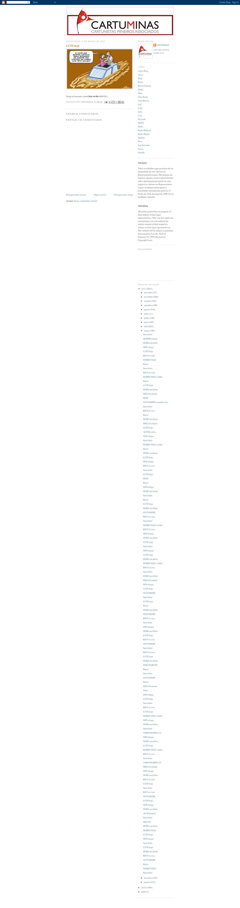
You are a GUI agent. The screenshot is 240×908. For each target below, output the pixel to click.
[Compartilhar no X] (116, 102)
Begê (140, 78)
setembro (148, 305)
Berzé (140, 82)
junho (147, 317)
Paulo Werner (144, 134)
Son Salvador (144, 145)
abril (146, 326)
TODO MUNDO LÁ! (152, 732)
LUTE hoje (148, 351)
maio (146, 322)
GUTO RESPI (149, 512)
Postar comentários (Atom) (85, 200)
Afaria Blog (143, 70)
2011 (143, 288)
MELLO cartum (150, 393)
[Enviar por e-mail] (110, 102)
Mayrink (142, 119)
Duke (145, 690)
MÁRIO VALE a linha (152, 376)
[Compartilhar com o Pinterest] (122, 102)
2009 (143, 891)
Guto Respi (143, 96)
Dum (140, 93)
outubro (148, 300)
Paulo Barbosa (144, 130)
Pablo (140, 126)
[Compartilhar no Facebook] (119, 102)
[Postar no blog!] (113, 102)
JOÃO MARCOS (150, 664)
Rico (140, 141)
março (147, 330)
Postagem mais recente (76, 194)
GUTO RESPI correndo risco (155, 402)
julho (146, 313)
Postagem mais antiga (123, 194)
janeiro (147, 882)
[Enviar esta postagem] (106, 102)
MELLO (147, 821)
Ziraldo (141, 152)
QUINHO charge (150, 338)
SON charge (148, 347)
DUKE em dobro (150, 342)
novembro (148, 296)
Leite (140, 107)
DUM (145, 397)
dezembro (148, 292)
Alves (140, 74)
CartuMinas (163, 45)
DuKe (140, 89)
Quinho (141, 137)
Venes (140, 148)
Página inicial (100, 194)
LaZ (140, 104)
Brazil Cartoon (144, 85)
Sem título (147, 334)
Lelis (140, 111)
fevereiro (148, 877)
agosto (147, 309)
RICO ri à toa (149, 355)
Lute (140, 115)
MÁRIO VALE (149, 359)
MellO (141, 122)
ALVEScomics (149, 431)
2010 (143, 887)
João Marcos (143, 100)
